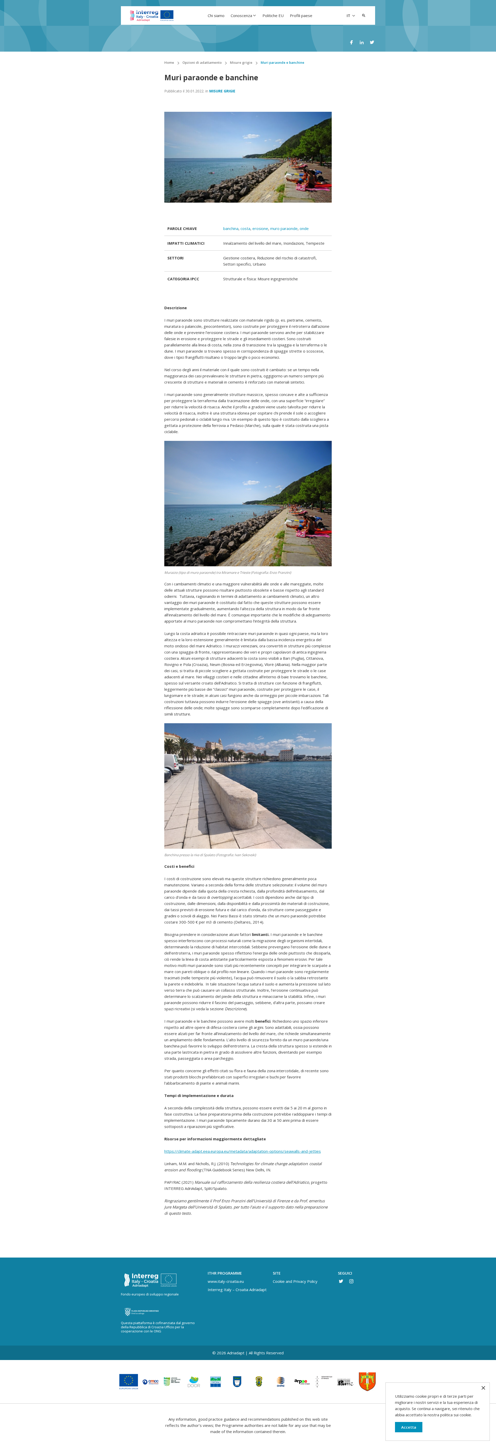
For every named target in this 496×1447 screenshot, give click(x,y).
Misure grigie (222, 91)
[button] (364, 15)
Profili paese (301, 15)
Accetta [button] (408, 1427)
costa (245, 228)
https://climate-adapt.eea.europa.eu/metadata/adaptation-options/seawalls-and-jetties (242, 1151)
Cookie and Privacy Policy (295, 1281)
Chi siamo (216, 15)
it (349, 15)
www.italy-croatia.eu (226, 1281)
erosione (260, 228)
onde (304, 228)
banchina (230, 228)
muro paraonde (284, 228)
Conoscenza (241, 15)
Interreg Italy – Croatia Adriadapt (237, 1289)
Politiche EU (273, 15)
